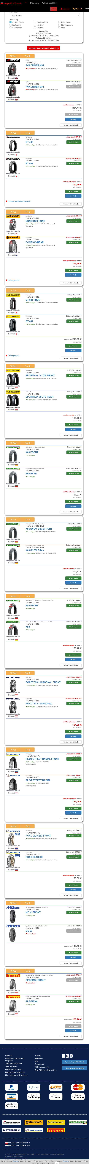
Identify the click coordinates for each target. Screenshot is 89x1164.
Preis (63, 27)
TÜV (12, 56)
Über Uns (8, 1055)
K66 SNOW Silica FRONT (39, 528)
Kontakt (37, 1055)
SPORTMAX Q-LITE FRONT (40, 375)
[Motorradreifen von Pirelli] (56, 1130)
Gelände (40, 27)
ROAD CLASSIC (34, 857)
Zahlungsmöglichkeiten (13, 1063)
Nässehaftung (66, 22)
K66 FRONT (32, 452)
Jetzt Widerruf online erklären (45, 1070)
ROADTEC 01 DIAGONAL (39, 703)
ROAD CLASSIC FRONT (38, 835)
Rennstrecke (17, 27)
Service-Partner (11, 1066)
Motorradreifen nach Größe (15, 1072)
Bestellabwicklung (50, 3)
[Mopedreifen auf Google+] (67, 1056)
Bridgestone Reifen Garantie (18, 201)
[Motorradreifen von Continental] (33, 1122)
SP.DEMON (31, 1001)
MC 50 (29, 930)
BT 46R (29, 163)
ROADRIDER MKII (35, 65)
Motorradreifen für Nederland (19, 1145)
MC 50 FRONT (33, 912)
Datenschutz (39, 1064)
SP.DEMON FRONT (36, 980)
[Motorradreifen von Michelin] (33, 1130)
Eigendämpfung (67, 25)
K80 (28, 626)
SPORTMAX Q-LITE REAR (39, 396)
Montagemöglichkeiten (13, 1069)
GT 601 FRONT (33, 299)
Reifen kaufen (74, 65)
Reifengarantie (13, 280)
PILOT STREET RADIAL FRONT (42, 758)
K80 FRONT (32, 605)
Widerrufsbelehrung (42, 1067)
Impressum (39, 1058)
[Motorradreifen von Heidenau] (78, 1122)
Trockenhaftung (42, 22)
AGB (36, 1061)
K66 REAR (31, 473)
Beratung (35, 3)
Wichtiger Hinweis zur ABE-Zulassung (44, 48)
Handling (40, 25)
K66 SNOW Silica (35, 550)
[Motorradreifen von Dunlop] (56, 1122)
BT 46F (29, 142)
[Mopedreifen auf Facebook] (63, 1056)
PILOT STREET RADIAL (38, 780)
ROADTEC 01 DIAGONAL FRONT (43, 682)
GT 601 (29, 321)
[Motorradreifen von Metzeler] (11, 1130)
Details (72, 119)
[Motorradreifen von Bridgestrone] (11, 1122)
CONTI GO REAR (35, 242)
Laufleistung (16, 25)
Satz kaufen (74, 114)
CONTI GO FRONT (35, 221)
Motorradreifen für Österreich (19, 1142)
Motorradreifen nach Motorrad (16, 1075)
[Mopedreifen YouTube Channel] (71, 1056)
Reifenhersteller (18, 22)
